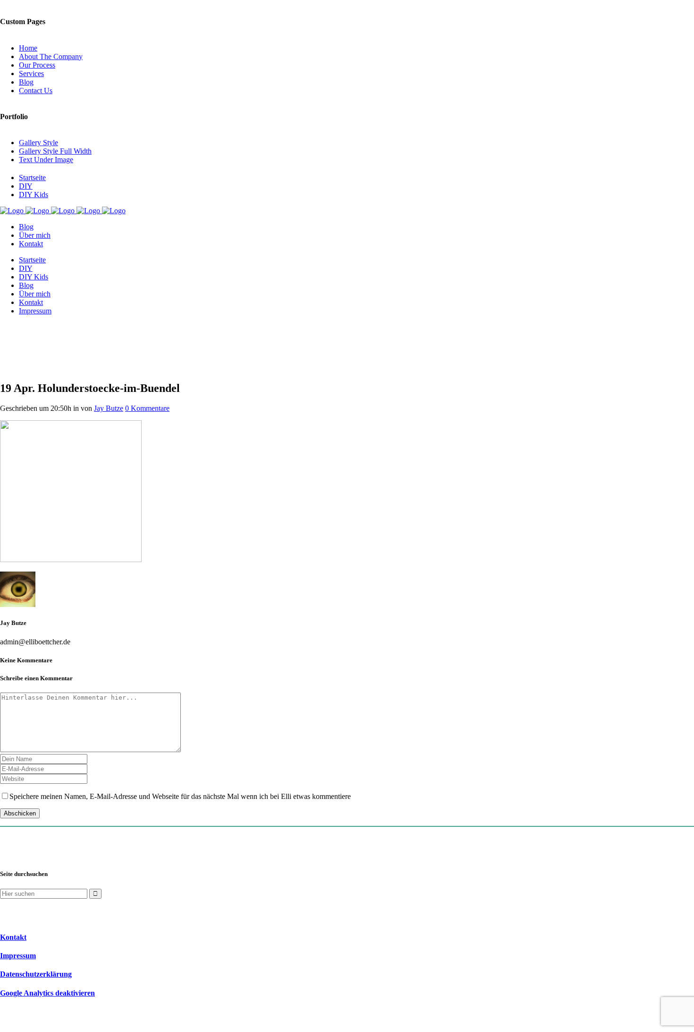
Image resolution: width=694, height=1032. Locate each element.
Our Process (37, 65)
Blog (26, 82)
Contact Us (35, 91)
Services (31, 73)
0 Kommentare (147, 408)
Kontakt (13, 937)
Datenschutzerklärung (36, 974)
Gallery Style (38, 143)
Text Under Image (46, 160)
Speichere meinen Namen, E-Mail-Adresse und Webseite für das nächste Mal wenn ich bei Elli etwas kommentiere (180, 796)
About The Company (51, 56)
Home (28, 48)
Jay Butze (108, 408)
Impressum (18, 956)
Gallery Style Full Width (55, 151)
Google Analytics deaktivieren (47, 993)
